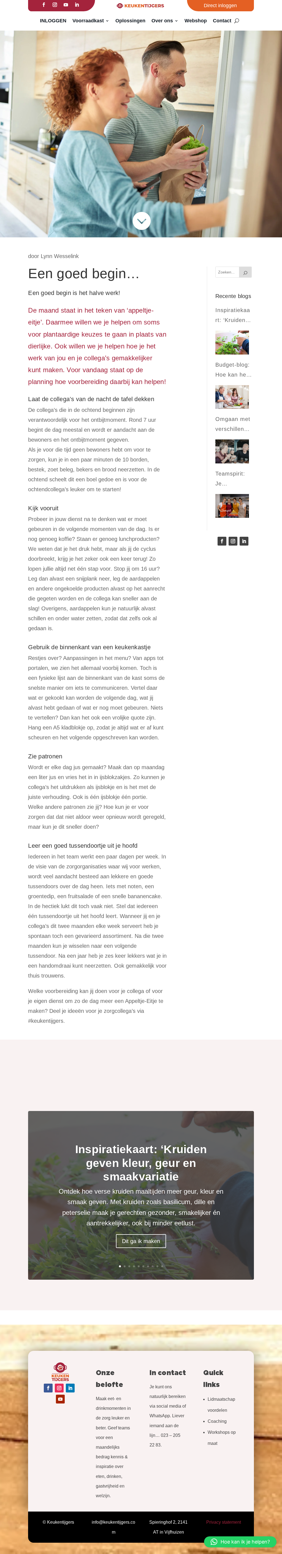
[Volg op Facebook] (43, 4)
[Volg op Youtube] (65, 4)
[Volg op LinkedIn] (76, 4)
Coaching (217, 1421)
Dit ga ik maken (141, 1241)
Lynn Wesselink (60, 256)
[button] (240, 1541)
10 (162, 1266)
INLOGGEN (53, 20)
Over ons (162, 20)
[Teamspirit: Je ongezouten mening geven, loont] (232, 506)
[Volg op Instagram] (54, 4)
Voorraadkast (88, 20)
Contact (222, 20)
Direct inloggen (220, 5)
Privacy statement (223, 1522)
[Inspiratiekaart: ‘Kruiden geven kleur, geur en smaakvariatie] (232, 343)
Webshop (196, 20)
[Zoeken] (245, 272)
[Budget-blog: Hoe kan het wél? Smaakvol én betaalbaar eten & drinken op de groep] (232, 397)
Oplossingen (130, 20)
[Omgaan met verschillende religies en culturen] (232, 451)
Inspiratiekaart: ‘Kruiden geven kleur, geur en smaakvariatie (141, 1163)
